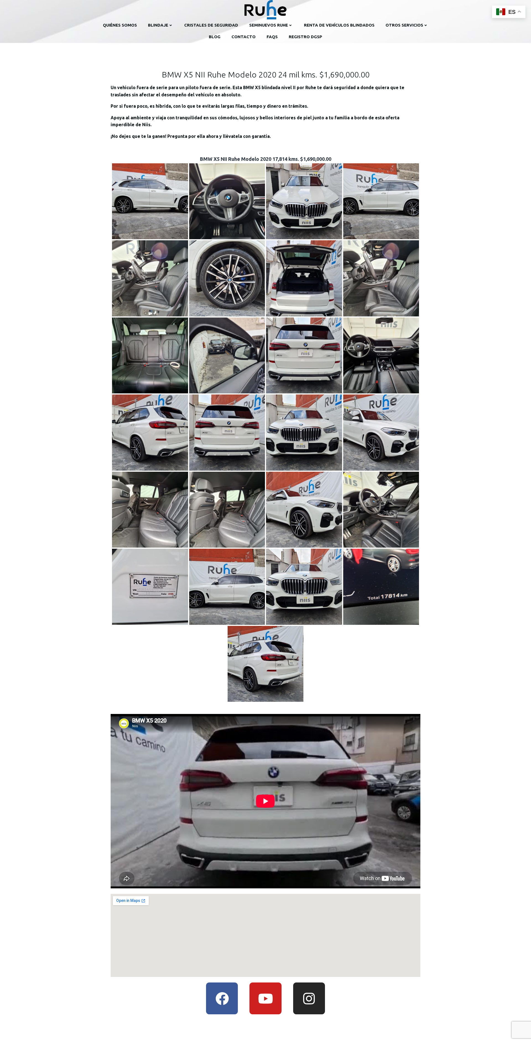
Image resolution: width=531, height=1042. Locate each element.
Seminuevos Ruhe (268, 25)
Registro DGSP (305, 36)
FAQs (272, 36)
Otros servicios (404, 25)
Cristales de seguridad (211, 25)
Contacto (243, 36)
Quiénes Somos (120, 25)
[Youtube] (265, 998)
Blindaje (158, 25)
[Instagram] (309, 998)
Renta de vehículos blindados (339, 25)
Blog (214, 36)
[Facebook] (222, 998)
